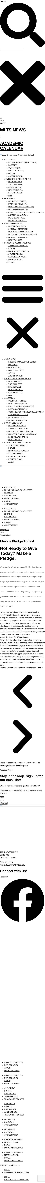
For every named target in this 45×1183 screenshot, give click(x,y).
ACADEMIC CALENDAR (11, 146)
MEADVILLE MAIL (15, 260)
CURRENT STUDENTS (13, 1062)
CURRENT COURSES (17, 226)
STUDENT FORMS (16, 254)
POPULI (11, 248)
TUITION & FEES (15, 185)
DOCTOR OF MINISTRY (18, 210)
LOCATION (12, 165)
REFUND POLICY (15, 193)
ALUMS (11, 262)
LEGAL (7, 1170)
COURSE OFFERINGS (17, 201)
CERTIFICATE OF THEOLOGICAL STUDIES (26, 212)
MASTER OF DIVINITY (17, 204)
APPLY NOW (9, 1088)
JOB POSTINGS (10, 1096)
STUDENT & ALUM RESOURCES (17, 243)
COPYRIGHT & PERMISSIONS (16, 1172)
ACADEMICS (9, 198)
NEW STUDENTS (15, 190)
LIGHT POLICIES (15, 240)
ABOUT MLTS (9, 160)
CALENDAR (9, 1122)
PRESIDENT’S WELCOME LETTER (22, 162)
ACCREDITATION (15, 176)
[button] (22, 311)
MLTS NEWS (13, 129)
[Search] (1, 118)
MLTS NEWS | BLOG (16, 218)
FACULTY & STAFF (16, 171)
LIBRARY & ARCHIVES (17, 221)
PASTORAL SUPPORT (17, 257)
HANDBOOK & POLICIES (18, 251)
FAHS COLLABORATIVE (18, 237)
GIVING (11, 173)
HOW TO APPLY (15, 182)
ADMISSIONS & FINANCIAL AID (17, 179)
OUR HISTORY (14, 168)
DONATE (8, 1091)
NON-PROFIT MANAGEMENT (20, 232)
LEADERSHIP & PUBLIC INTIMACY (22, 235)
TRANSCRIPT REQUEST (18, 246)
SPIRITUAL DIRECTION (18, 229)
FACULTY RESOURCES (13, 1148)
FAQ (10, 196)
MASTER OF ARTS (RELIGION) (21, 207)
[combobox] (12, 49)
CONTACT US (10, 1094)
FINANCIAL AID (14, 187)
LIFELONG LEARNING (13, 223)
